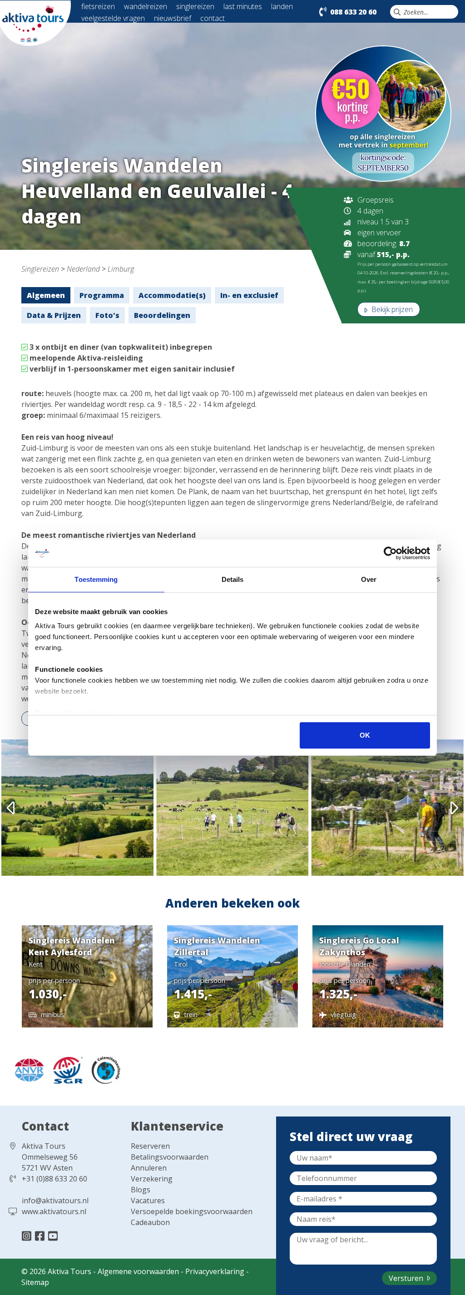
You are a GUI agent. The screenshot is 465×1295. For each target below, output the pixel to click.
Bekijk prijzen (391, 309)
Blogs (140, 1190)
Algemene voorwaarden (138, 1271)
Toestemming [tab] (96, 579)
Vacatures (148, 1201)
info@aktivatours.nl (55, 1201)
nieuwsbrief (172, 18)
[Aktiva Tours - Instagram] (28, 1235)
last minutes (242, 6)
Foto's (107, 315)
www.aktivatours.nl (54, 1211)
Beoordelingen (162, 315)
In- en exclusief (249, 295)
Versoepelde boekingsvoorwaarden (191, 1211)
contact (212, 18)
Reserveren (150, 1146)
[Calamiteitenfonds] (102, 1069)
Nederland (83, 269)
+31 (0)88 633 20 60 (54, 1179)
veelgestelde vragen (113, 18)
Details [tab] (233, 579)
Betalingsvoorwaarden (169, 1157)
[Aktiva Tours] (35, 22)
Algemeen (46, 295)
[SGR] (65, 1069)
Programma (101, 295)
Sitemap (35, 1282)
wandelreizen (145, 6)
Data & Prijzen (54, 315)
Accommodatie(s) (172, 295)
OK (365, 735)
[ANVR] (26, 1069)
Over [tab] (368, 579)
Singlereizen (40, 269)
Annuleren (149, 1168)
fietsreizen (98, 6)
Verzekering (152, 1179)
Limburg (121, 269)
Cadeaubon (150, 1222)
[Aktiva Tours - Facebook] (41, 1235)
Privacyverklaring (214, 1271)
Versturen (407, 1278)
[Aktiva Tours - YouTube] (53, 1235)
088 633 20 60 (353, 12)
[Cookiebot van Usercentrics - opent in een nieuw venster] (390, 553)
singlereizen (195, 6)
